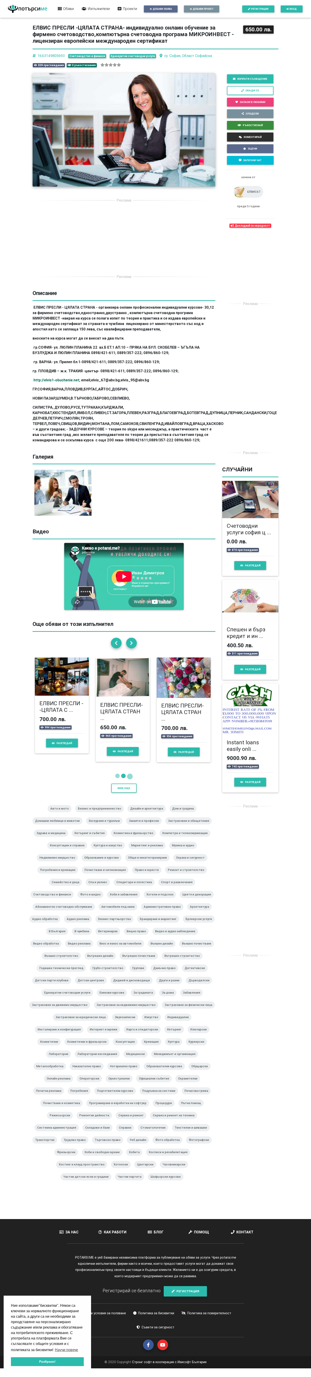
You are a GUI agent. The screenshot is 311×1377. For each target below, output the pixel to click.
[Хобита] (136, 1157)
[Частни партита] (131, 1182)
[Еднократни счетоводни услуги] (69, 997)
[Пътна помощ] (192, 1108)
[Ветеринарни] (109, 936)
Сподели (252, 113)
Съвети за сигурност (158, 1326)
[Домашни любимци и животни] (59, 826)
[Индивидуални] (180, 1022)
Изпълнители (99, 8)
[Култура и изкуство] (109, 850)
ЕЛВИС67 (253, 192)
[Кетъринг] (176, 1034)
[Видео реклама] (81, 948)
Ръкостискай (253, 125)
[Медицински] (137, 1059)
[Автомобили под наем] (120, 912)
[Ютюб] (162, 1344)
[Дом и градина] (184, 813)
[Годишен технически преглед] (63, 973)
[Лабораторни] (60, 1059)
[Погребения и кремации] (59, 875)
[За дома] (169, 997)
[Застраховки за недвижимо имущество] (128, 1010)
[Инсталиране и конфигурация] (61, 1034)
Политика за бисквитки (156, 1312)
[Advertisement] (124, 238)
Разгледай (65, 751)
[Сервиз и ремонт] (133, 1120)
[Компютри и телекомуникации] (187, 838)
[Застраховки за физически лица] (190, 1010)
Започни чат (252, 160)
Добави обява (162, 8)
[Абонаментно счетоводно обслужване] (66, 912)
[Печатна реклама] (50, 1096)
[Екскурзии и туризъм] (106, 826)
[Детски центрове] (92, 985)
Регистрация (259, 8)
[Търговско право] (109, 1145)
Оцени (252, 148)
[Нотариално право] (125, 1071)
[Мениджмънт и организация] (176, 1059)
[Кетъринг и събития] (91, 838)
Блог (158, 1231)
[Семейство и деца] (67, 887)
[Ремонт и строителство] (188, 875)
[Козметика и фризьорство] (135, 838)
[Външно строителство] (63, 961)
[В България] (59, 936)
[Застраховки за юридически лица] (82, 1022)
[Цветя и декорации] (198, 899)
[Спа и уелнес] (100, 887)
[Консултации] (127, 1047)
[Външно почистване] (198, 948)
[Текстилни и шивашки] (192, 1132)
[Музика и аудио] (185, 850)
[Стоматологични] (155, 1132)
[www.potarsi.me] (27, 9)
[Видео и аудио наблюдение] (177, 936)
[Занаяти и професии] (145, 826)
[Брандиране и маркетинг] (160, 924)
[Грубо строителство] (110, 973)
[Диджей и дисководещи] (133, 985)
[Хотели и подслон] (162, 899)
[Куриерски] (198, 1047)
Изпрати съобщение (252, 78)
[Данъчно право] (166, 973)
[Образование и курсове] (103, 862)
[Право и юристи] (148, 875)
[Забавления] (193, 997)
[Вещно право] (138, 936)
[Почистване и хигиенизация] (107, 875)
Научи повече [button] (66, 1350)
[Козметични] (50, 1047)
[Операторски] (91, 1083)
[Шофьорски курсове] (167, 1182)
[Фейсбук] (148, 1344)
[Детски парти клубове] (53, 985)
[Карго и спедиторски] (144, 1034)
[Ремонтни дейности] (96, 1120)
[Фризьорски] (68, 1157)
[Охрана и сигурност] (192, 862)
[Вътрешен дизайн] (102, 961)
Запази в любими (252, 102)
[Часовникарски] (176, 1169)
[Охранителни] (189, 1083)
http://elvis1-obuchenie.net (56, 380)
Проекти (130, 8)
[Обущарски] (201, 1071)
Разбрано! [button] (47, 1361)
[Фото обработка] (169, 1145)
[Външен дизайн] (163, 948)
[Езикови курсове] (114, 997)
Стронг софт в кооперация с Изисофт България (168, 1361)
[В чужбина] (83, 936)
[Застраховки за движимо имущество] (61, 1010)
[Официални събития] (155, 1083)
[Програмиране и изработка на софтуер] (119, 1108)
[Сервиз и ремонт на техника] (175, 1120)
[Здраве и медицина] (53, 838)
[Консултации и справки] (69, 850)
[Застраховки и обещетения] (190, 826)
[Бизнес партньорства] (116, 924)
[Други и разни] (171, 985)
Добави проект (203, 8)
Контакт (244, 1231)
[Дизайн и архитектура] (148, 813)
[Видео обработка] (47, 948)
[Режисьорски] (61, 1120)
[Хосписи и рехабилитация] (170, 1157)
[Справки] (127, 1132)
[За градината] (145, 997)
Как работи (115, 1231)
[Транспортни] (46, 1145)
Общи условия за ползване (105, 1312)
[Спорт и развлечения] (178, 887)
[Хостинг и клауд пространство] (83, 1169)
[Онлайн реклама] (60, 1083)
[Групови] (140, 973)
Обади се (252, 90)
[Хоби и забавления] (125, 899)
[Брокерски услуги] (200, 924)
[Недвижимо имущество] (59, 862)
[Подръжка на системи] (161, 1096)
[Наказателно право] (88, 1071)
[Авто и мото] (61, 813)
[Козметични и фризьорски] (88, 1047)
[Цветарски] (147, 1169)
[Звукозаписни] (127, 1022)
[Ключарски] (200, 1034)
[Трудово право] (76, 1145)
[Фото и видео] (92, 899)
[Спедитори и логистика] (136, 887)
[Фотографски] (200, 1145)
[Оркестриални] (121, 1083)
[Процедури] (165, 1108)
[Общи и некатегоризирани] (149, 862)
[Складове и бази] (99, 1132)
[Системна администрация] (58, 1132)
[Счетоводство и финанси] (54, 899)
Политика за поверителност (209, 1312)
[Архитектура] (201, 912)
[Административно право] (164, 912)
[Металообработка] (51, 1071)
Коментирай (253, 137)
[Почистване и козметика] (63, 1108)
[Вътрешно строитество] (184, 961)
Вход (293, 8)
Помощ (201, 1231)
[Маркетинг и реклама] (148, 850)
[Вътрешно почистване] (141, 961)
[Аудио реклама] (79, 924)
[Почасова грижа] (198, 1096)
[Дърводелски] (201, 985)
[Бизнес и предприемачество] (101, 813)
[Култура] (175, 1047)
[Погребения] (81, 1096)
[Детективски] (196, 973)
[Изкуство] (153, 1022)
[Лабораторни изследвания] (99, 1059)
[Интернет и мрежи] (105, 1034)
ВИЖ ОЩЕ (123, 787)
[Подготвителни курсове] (117, 1096)
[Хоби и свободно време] (104, 1157)
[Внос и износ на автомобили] (122, 948)
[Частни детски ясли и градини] (88, 1182)
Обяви (68, 8)
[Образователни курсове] (166, 1071)
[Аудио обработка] (46, 924)
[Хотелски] (122, 1169)
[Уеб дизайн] (140, 1145)
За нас (72, 1231)
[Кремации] (153, 1047)
